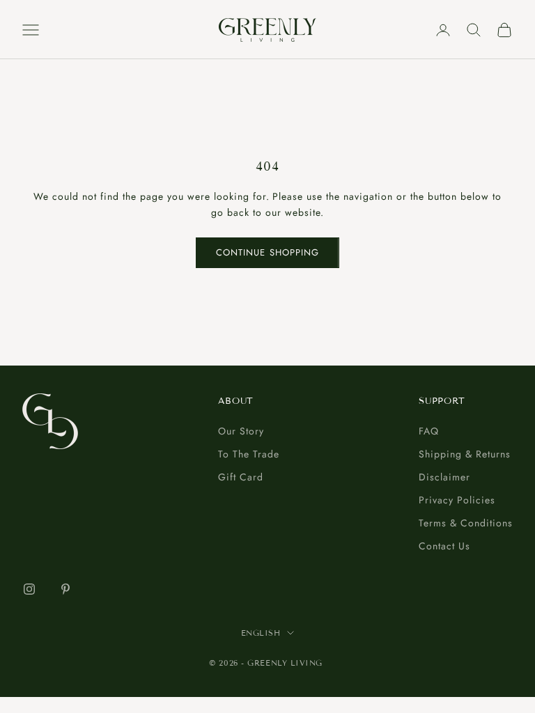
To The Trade (248, 454)
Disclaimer (444, 477)
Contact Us (444, 546)
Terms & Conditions (466, 523)
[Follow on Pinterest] (65, 589)
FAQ (429, 431)
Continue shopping (267, 252)
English (261, 633)
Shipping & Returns (465, 454)
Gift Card (240, 477)
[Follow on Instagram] (29, 589)
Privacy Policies (457, 500)
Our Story (241, 431)
